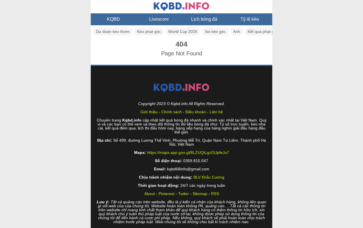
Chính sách (171, 112)
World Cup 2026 (182, 31)
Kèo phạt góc (149, 31)
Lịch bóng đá (204, 19)
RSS (215, 194)
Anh (236, 31)
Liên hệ (216, 112)
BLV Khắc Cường (208, 177)
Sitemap (200, 194)
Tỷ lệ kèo (249, 19)
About (149, 194)
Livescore (159, 19)
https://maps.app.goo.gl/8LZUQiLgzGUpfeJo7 (188, 152)
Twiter (183, 194)
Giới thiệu (149, 112)
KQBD (113, 19)
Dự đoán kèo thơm (113, 31)
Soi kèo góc (215, 31)
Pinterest (166, 194)
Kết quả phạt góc (263, 31)
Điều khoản (195, 112)
